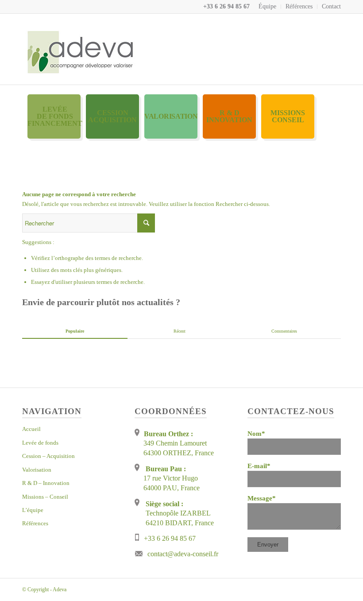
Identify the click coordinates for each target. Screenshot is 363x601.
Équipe (267, 6)
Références (299, 6)
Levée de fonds (40, 442)
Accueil (31, 429)
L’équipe (32, 510)
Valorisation (36, 469)
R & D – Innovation (46, 483)
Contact (331, 6)
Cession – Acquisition (48, 456)
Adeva (59, 589)
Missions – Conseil (45, 496)
